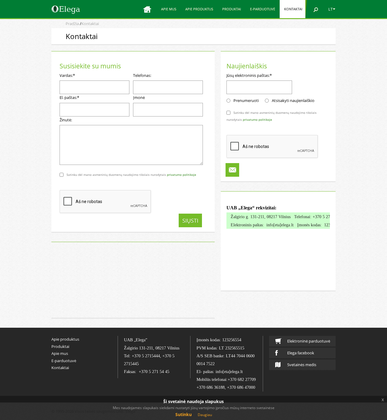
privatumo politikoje (181, 174)
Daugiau (205, 414)
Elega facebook (300, 353)
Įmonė (139, 97)
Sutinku (183, 414)
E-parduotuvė (262, 9)
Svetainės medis (301, 364)
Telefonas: (142, 75)
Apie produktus (199, 9)
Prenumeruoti (246, 100)
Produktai (231, 9)
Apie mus (168, 9)
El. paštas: (69, 97)
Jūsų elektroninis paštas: (249, 75)
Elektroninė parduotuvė (308, 341)
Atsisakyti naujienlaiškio (293, 100)
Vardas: (67, 75)
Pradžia (72, 23)
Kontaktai (293, 9)
